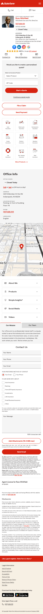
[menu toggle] (39, 3)
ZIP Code (9, 83)
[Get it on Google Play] (21, 595)
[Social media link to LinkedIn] (19, 47)
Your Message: (8, 416)
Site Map (4, 585)
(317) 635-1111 (20, 24)
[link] (11, 3)
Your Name (7, 352)
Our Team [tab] (32, 325)
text (10, 187)
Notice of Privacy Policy (9, 579)
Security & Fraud (7, 571)
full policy (26, 525)
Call (4, 187)
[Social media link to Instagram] (24, 47)
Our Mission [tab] (10, 325)
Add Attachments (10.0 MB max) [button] (21, 441)
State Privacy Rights (8, 582)
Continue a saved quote (21, 97)
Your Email (6, 366)
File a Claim (21, 106)
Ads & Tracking (6, 568)
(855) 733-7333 (18, 475)
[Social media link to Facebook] (14, 47)
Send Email (21, 452)
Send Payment (21, 112)
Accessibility (5, 574)
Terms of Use (6, 577)
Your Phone (7, 359)
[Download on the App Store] (8, 595)
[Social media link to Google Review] (29, 47)
